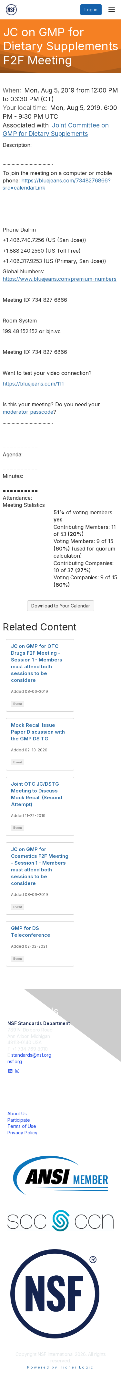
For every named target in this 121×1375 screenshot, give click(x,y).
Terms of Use (21, 1126)
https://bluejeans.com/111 (33, 383)
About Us (17, 1113)
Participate (18, 1120)
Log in (91, 9)
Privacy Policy (22, 1132)
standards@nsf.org (31, 1055)
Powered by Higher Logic (60, 1367)
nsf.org (14, 1061)
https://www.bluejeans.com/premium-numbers (59, 279)
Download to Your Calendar (60, 605)
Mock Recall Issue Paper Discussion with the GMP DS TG (38, 732)
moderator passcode (28, 412)
